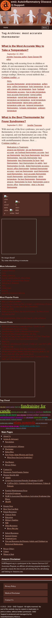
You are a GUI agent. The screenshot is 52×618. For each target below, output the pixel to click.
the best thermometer (26, 179)
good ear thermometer (24, 171)
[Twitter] (12, 213)
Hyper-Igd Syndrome (13, 493)
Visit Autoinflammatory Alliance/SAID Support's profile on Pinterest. (23, 318)
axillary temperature (20, 86)
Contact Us (7, 469)
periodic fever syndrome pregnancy (9, 426)
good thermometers (15, 174)
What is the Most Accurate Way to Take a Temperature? (20, 306)
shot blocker (39, 412)
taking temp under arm (32, 103)
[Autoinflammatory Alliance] (5, 5)
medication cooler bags (30, 425)
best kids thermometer (28, 158)
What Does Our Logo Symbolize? (19, 457)
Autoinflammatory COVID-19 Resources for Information (20, 331)
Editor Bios (9, 452)
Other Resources (11, 525)
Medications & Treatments (17, 147)
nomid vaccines (10, 407)
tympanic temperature (28, 108)
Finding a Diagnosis (8, 275)
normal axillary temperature (38, 414)
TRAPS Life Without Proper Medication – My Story (19, 334)
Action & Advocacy (8, 270)
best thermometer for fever (28, 160)
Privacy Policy (10, 465)
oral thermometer (30, 176)
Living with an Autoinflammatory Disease (15, 280)
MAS (24, 417)
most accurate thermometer (18, 95)
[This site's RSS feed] (18, 213)
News (4, 285)
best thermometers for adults (30, 163)
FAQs (9, 81)
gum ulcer (3, 407)
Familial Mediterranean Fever (16, 490)
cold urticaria (29, 417)
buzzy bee (17, 407)
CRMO (8, 477)
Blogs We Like (12, 528)
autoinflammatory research (11, 417)
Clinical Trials (10, 514)
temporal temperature (34, 105)
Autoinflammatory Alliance (13, 446)
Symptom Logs (11, 538)
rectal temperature (38, 100)
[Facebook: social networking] (6, 213)
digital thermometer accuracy (37, 166)
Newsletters (9, 441)
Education (9, 517)
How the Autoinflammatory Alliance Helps (16, 278)
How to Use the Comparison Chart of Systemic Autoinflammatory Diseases (26, 304)
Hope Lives (5, 341)
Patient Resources (10, 511)
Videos (6, 551)
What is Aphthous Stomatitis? (11, 301)
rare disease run (31, 412)
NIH (6, 522)
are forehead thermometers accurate (29, 152)
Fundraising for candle (22, 408)
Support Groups (11, 535)
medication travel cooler (28, 419)
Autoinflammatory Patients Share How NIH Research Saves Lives (23, 349)
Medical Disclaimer (12, 593)
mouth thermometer (15, 176)
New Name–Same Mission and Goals (19, 454)
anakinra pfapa (38, 417)
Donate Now (8, 506)
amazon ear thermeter (16, 150)
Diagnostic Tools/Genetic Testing (16, 472)
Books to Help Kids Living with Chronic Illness (17, 354)
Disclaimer (9, 449)
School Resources (11, 533)
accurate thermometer (16, 84)
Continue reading (11, 77)
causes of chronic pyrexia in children (16, 428)
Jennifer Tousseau (34, 125)
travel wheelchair (21, 415)
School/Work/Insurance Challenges (13, 293)
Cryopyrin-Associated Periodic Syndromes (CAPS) (24, 480)
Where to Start (8, 554)
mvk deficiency (40, 419)
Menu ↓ (45, 28)
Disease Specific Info (11, 475)
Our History (9, 462)
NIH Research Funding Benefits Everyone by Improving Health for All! (25, 351)
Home (5, 27)
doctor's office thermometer (18, 168)
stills (25, 412)
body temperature (36, 86)
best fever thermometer (30, 155)
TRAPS (8, 501)
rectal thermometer (14, 103)
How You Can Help (10, 509)
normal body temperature (28, 97)
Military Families (11, 520)
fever (34, 89)
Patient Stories (6, 288)
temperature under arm (16, 105)
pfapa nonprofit (24, 422)
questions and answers (17, 412)
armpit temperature (33, 84)
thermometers (12, 108)
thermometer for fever (23, 182)
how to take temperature (35, 92)
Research (5, 290)
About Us (7, 436)
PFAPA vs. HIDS (8, 309)
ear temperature (25, 89)
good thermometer (41, 171)
